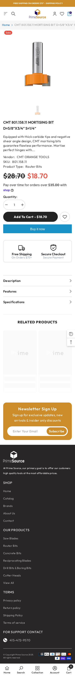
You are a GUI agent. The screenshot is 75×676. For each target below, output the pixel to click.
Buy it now (37, 229)
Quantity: (10, 197)
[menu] (5, 13)
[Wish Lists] (62, 14)
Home (6, 25)
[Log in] (55, 14)
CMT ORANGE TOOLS (33, 157)
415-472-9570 (20, 640)
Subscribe (56, 431)
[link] (19, 379)
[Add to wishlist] (65, 217)
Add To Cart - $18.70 (30, 217)
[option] (37, 3)
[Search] (13, 13)
